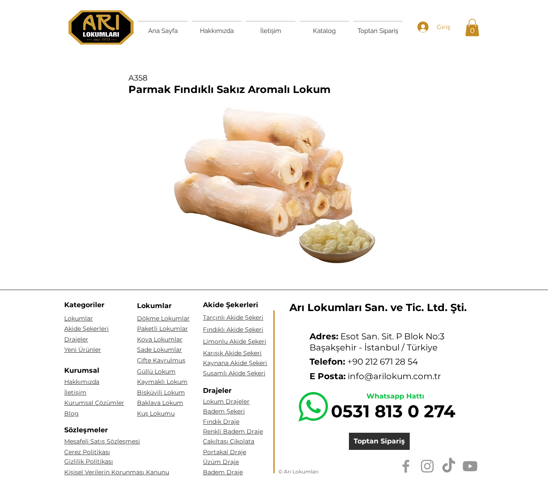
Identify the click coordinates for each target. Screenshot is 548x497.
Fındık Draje (221, 421)
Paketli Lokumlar (162, 328)
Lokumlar (78, 318)
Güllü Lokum (156, 371)
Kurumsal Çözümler (94, 403)
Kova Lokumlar (159, 339)
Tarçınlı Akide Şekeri (233, 317)
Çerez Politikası (87, 452)
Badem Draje (223, 472)
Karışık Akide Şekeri (232, 353)
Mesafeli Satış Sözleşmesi (102, 441)
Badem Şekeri (224, 411)
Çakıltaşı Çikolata (228, 441)
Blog (71, 413)
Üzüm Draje (221, 462)
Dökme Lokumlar (163, 318)
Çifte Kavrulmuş (161, 360)
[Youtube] (470, 466)
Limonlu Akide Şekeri (234, 341)
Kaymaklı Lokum (162, 382)
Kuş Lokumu (156, 413)
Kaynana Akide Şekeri (235, 363)
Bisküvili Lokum (161, 392)
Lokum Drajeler (226, 401)
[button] (472, 27)
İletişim (75, 392)
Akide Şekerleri (86, 328)
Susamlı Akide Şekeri (234, 373)
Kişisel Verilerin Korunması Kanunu (116, 472)
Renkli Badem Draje (233, 431)
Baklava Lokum (160, 403)
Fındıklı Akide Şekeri (233, 329)
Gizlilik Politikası (88, 461)
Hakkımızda (81, 382)
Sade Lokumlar (159, 349)
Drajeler (76, 339)
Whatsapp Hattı (395, 396)
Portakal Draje (224, 452)
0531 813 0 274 (393, 411)
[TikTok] (448, 466)
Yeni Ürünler (82, 349)
